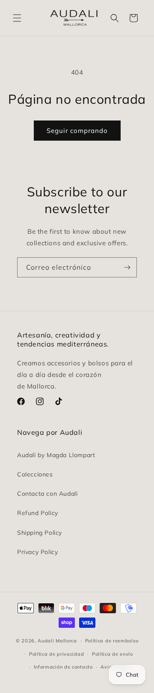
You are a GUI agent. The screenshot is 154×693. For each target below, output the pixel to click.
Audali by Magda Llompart (56, 455)
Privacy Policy (37, 552)
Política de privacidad (56, 654)
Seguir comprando (77, 131)
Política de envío (112, 654)
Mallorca (66, 641)
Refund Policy (37, 513)
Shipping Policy (39, 532)
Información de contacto (63, 667)
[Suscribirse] (127, 267)
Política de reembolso (112, 641)
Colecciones (35, 474)
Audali (46, 641)
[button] (17, 18)
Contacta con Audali (47, 493)
